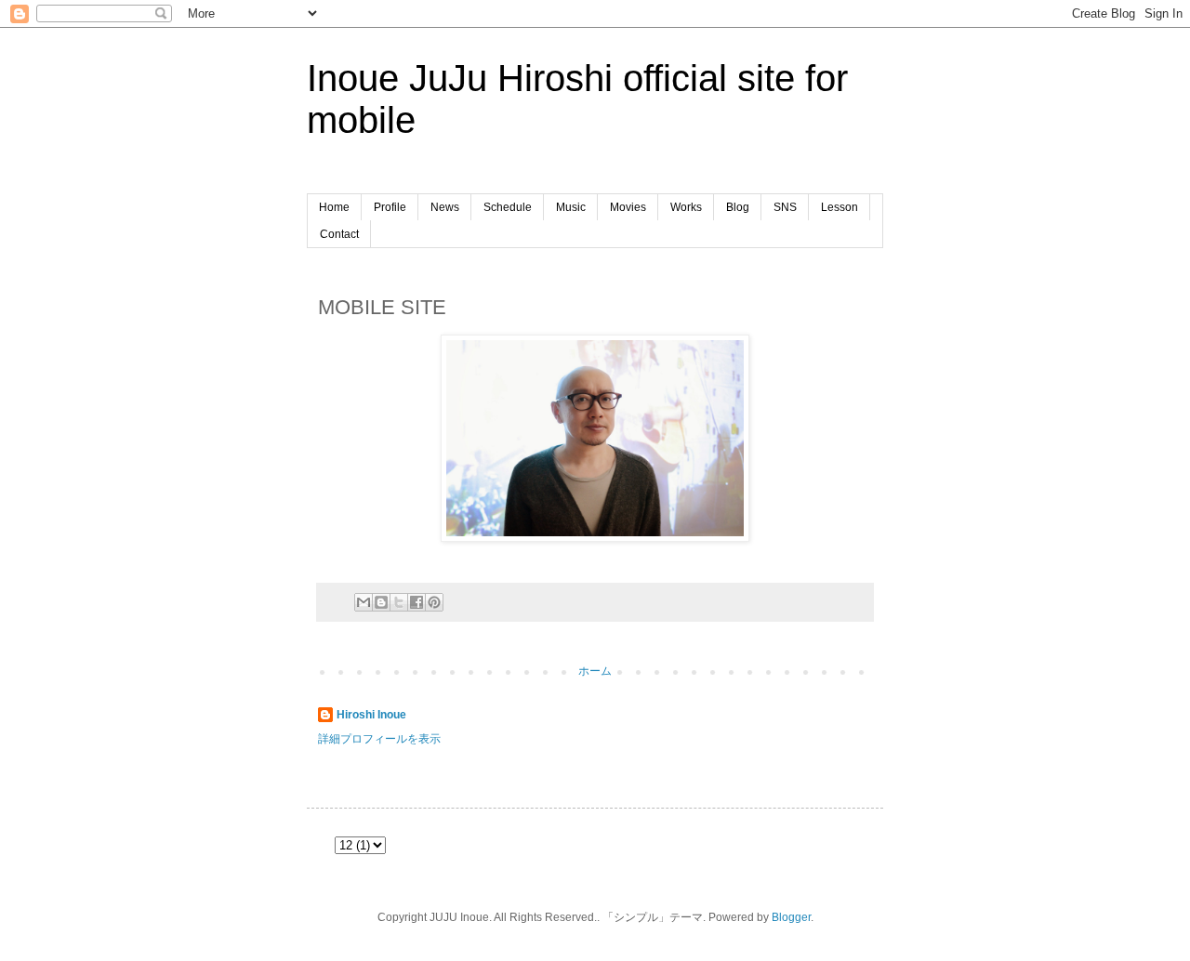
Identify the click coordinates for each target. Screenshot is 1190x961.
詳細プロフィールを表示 (379, 738)
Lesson (839, 207)
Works (686, 207)
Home (334, 207)
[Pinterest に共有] (434, 602)
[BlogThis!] (381, 602)
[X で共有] (399, 602)
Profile (390, 207)
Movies (628, 207)
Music (571, 207)
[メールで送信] (363, 602)
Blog (737, 207)
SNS (785, 207)
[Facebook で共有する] (416, 602)
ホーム (595, 671)
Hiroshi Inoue (371, 714)
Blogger (791, 917)
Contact (339, 234)
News (444, 207)
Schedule (507, 207)
